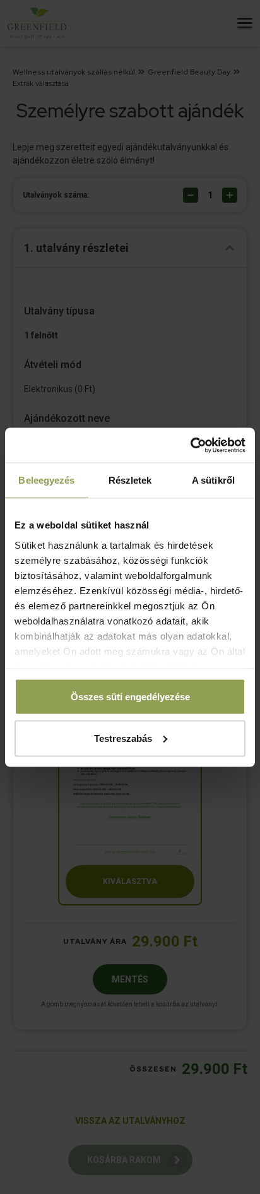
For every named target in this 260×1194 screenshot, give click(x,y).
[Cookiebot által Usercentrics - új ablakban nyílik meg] (190, 445)
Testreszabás (123, 737)
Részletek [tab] (130, 480)
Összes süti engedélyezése (130, 696)
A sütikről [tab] (213, 480)
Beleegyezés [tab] (46, 480)
